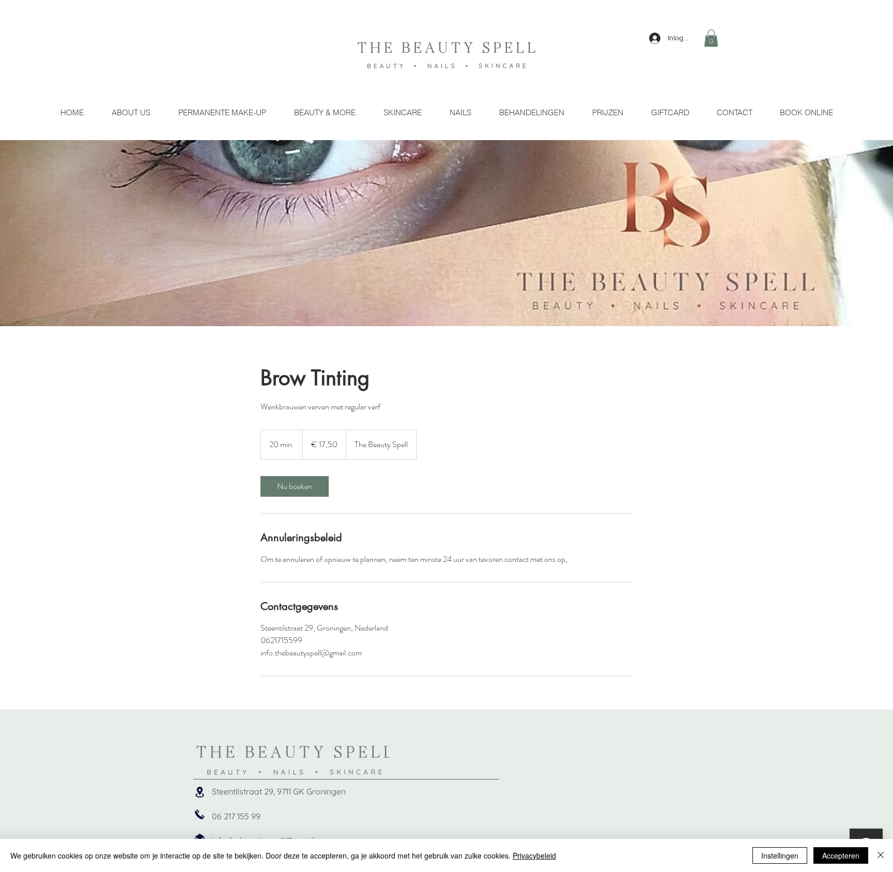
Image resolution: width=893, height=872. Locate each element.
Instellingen (779, 855)
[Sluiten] (880, 855)
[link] (294, 486)
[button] (711, 38)
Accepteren (840, 855)
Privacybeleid (534, 855)
